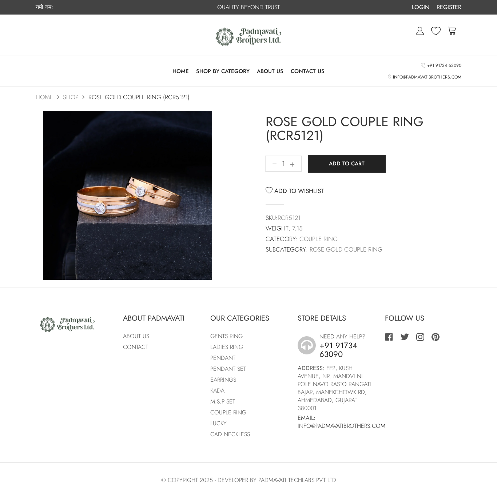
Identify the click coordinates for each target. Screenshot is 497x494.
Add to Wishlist (298, 190)
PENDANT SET (228, 369)
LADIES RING (226, 347)
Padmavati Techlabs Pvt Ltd (297, 480)
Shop (71, 97)
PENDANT (222, 358)
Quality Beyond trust (248, 7)
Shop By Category (223, 71)
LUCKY (218, 423)
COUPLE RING (228, 412)
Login (420, 7)
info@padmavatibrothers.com (426, 77)
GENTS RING (226, 336)
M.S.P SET (222, 401)
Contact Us (308, 71)
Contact (135, 347)
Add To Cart (347, 164)
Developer (233, 480)
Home (180, 71)
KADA (217, 390)
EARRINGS (223, 379)
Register (449, 7)
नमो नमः (44, 7)
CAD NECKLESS (230, 434)
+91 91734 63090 (443, 65)
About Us (270, 71)
